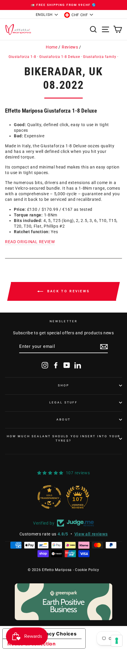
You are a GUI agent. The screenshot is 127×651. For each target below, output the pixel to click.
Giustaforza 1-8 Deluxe (59, 57)
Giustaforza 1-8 (22, 57)
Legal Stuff (63, 402)
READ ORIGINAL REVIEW (30, 241)
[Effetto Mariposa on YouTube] (67, 365)
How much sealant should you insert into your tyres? (63, 438)
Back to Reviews (67, 291)
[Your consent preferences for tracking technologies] (116, 640)
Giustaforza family (99, 57)
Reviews (70, 47)
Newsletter (63, 321)
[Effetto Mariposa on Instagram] (45, 365)
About (63, 419)
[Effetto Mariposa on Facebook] (56, 365)
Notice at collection (31, 644)
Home (52, 47)
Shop (63, 385)
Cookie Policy (87, 570)
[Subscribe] (104, 346)
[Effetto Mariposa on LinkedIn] (77, 365)
